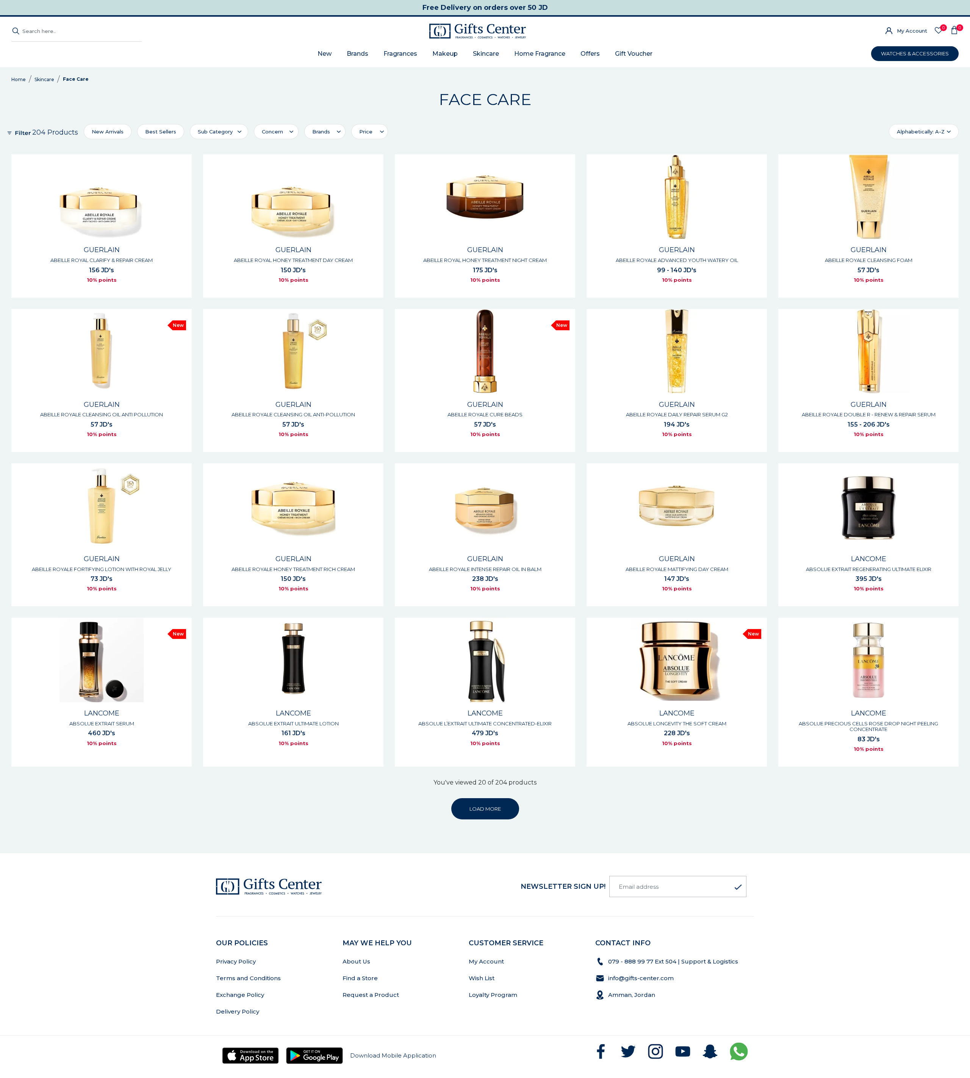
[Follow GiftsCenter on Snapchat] (710, 1051)
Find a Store (360, 978)
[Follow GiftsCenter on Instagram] (655, 1051)
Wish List (481, 978)
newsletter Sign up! (563, 886)
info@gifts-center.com (641, 978)
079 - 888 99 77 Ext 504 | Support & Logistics (674, 961)
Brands (357, 53)
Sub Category (215, 132)
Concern (272, 132)
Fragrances (400, 53)
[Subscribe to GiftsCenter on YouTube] (682, 1051)
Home (18, 79)
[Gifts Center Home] (477, 31)
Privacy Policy (236, 961)
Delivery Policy (237, 1011)
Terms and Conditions (248, 978)
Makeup (445, 53)
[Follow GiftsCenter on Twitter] (628, 1051)
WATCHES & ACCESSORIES (915, 53)
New (325, 53)
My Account (912, 31)
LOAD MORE (485, 809)
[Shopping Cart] (954, 31)
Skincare (486, 53)
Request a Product (371, 994)
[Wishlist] (938, 31)
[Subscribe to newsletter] (738, 887)
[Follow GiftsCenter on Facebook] (601, 1051)
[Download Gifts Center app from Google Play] (314, 1055)
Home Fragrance (539, 53)
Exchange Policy (240, 994)
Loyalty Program (493, 994)
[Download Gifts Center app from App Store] (250, 1055)
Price (365, 132)
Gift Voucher (633, 53)
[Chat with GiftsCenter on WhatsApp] (739, 1051)
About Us (356, 961)
